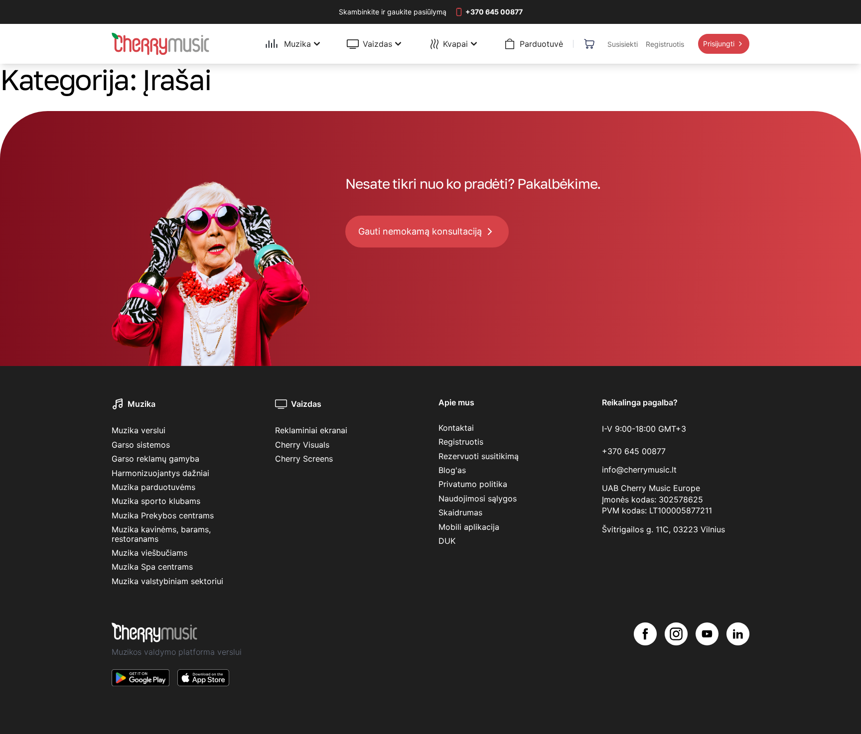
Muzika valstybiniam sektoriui (167, 581)
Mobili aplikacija (468, 527)
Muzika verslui (138, 430)
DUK (446, 541)
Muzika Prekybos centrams (163, 515)
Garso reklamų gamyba (155, 459)
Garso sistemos (141, 445)
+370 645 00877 (634, 451)
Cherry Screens (304, 459)
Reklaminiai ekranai (311, 430)
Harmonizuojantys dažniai (160, 473)
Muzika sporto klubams (156, 501)
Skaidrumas (460, 512)
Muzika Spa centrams (152, 567)
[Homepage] (160, 43)
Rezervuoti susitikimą (478, 456)
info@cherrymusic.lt (639, 470)
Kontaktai (456, 428)
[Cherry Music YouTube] (707, 662)
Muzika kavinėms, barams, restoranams (161, 533)
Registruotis (460, 442)
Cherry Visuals (302, 445)
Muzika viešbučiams (149, 553)
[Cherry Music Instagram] (676, 662)
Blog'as (452, 470)
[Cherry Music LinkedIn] (737, 662)
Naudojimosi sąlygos (477, 498)
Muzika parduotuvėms (153, 487)
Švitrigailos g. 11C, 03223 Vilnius (663, 529)
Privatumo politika (472, 484)
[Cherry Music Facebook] (645, 662)
